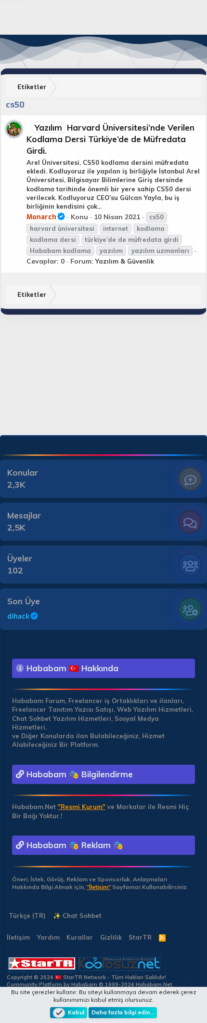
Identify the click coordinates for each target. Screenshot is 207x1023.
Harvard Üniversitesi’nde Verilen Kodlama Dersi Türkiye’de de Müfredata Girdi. (110, 139)
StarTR (140, 937)
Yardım (48, 937)
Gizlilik (111, 937)
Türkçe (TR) (26, 915)
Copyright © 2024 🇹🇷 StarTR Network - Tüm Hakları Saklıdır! (86, 977)
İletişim (18, 937)
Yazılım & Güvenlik (124, 261)
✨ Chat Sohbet (77, 915)
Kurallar (79, 937)
